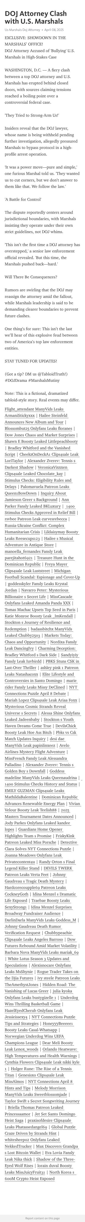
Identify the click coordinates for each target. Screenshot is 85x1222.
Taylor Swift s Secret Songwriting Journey (42, 1101)
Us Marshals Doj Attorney (22, 30)
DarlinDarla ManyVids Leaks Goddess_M (40, 920)
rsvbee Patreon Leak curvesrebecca (36, 518)
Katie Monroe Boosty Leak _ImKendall (39, 616)
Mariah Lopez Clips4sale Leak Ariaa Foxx (41, 700)
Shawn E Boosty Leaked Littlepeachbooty (41, 441)
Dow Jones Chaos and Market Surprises (40, 435)
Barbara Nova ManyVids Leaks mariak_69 (42, 952)
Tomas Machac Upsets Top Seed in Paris (40, 609)
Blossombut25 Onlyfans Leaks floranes (38, 428)
